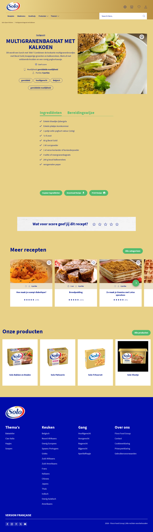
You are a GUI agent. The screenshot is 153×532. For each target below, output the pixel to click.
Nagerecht (83, 443)
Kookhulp (32, 16)
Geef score (42, 64)
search (143, 16)
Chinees (45, 478)
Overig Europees (49, 443)
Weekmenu (21, 16)
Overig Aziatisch (49, 498)
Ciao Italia (9, 438)
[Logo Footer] (15, 407)
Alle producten (141, 332)
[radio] (95, 223)
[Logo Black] (13, 1)
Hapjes (8, 443)
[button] (125, 6)
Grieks (44, 453)
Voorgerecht (83, 438)
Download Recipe (74, 193)
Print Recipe (97, 193)
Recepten (11, 16)
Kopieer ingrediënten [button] (51, 193)
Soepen (8, 448)
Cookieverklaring (122, 443)
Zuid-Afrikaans (48, 458)
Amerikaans (47, 503)
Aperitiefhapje (84, 453)
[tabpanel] (76, 145)
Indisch (45, 493)
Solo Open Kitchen (7, 22)
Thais (44, 488)
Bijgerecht (82, 448)
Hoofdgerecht (84, 433)
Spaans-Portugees (50, 448)
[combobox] (123, 16)
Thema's (54, 16)
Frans (44, 468)
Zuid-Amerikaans (49, 463)
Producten (42, 16)
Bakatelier (10, 433)
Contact (118, 438)
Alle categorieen (132, 251)
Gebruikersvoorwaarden (126, 453)
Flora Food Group (123, 433)
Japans (45, 483)
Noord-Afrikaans (49, 438)
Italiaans (46, 473)
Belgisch (45, 433)
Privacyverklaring (122, 448)
